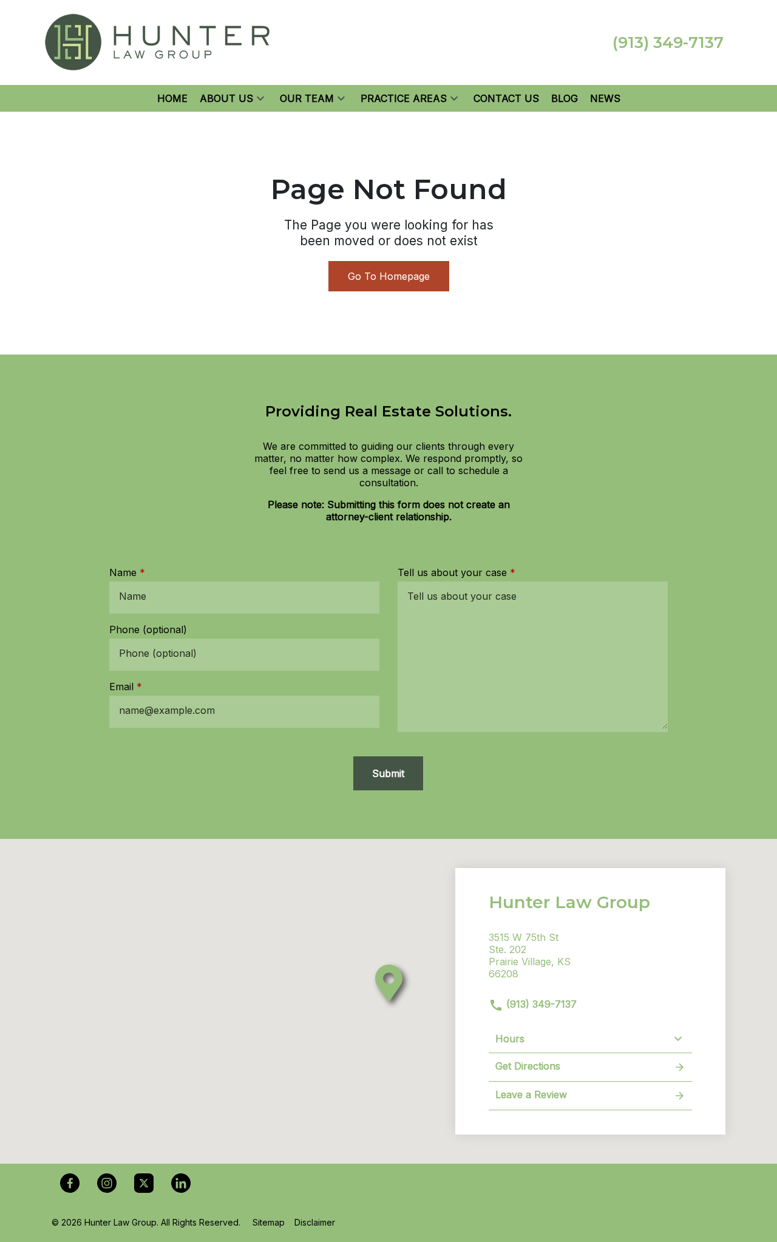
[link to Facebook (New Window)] (70, 1183)
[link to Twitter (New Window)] (144, 1183)
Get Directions (527, 1066)
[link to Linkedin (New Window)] (181, 1183)
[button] (260, 98)
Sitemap (269, 1222)
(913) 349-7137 (540, 1004)
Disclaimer (314, 1222)
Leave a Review (531, 1094)
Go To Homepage (389, 276)
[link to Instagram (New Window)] (107, 1183)
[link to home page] (157, 41)
